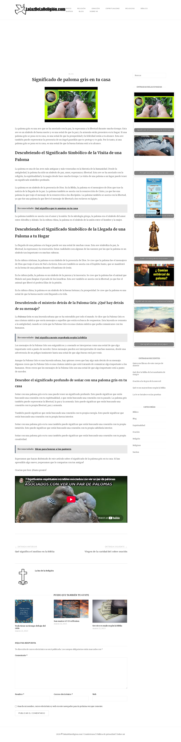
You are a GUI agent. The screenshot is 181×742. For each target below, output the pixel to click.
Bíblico (144, 8)
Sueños (69, 11)
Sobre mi (94, 11)
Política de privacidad (105, 734)
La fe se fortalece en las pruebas (147, 394)
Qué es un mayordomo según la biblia (149, 388)
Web (94, 694)
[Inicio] (40, 14)
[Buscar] (163, 74)
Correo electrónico (63, 694)
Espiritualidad (113, 8)
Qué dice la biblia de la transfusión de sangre (149, 373)
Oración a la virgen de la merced (147, 381)
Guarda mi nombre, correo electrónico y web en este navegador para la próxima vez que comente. (60, 706)
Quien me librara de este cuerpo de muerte (148, 364)
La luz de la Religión (44, 571)
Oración (136, 432)
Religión (136, 439)
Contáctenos (89, 734)
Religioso (130, 8)
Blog (81, 11)
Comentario (21, 655)
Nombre (19, 694)
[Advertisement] (90, 46)
